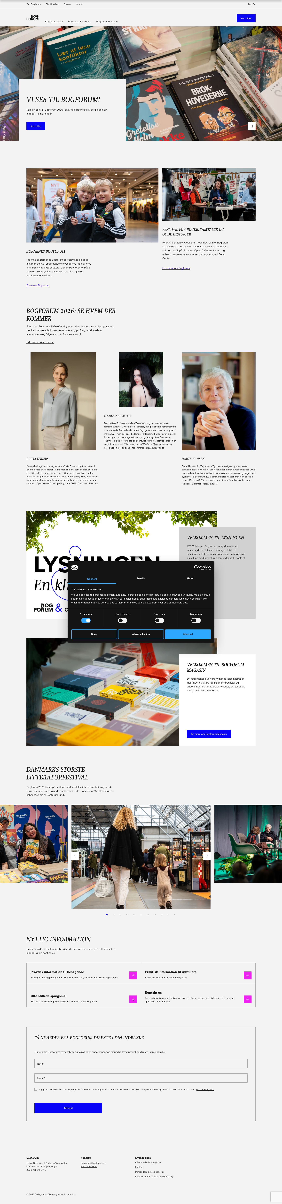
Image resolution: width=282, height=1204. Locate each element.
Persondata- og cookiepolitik (149, 1171)
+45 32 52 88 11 (89, 1166)
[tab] (107, 914)
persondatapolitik (205, 1089)
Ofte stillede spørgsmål (48, 996)
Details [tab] (141, 578)
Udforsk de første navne (40, 342)
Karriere (139, 1167)
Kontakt (79, 4)
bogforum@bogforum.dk (93, 1163)
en (254, 4)
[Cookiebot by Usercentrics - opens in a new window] (196, 567)
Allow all (188, 634)
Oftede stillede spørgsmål (148, 1162)
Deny (94, 634)
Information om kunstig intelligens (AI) (154, 1176)
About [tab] (190, 578)
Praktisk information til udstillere (170, 972)
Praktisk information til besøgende (57, 972)
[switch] (122, 620)
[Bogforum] (32, 17)
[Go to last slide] (75, 856)
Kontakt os (153, 993)
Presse (67, 4)
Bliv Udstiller (52, 4)
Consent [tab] (92, 578)
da (249, 4)
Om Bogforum (33, 4)
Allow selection (141, 634)
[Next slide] (207, 856)
